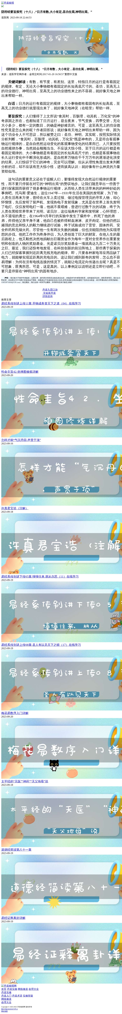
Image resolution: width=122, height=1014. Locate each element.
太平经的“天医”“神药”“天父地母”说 (24, 781)
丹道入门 (6, 995)
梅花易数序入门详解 (14, 713)
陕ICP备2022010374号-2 (9, 1009)
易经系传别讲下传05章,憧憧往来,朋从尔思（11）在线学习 (40, 576)
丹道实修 (12, 989)
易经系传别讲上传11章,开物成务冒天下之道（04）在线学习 (41, 303)
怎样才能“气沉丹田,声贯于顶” (21, 440)
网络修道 (23, 989)
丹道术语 (17, 995)
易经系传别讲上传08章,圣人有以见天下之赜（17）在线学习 (41, 644)
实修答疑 (28, 995)
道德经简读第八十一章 (16, 849)
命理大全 (34, 989)
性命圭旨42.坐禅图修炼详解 (19, 371)
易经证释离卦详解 (13, 918)
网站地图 (4, 1011)
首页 (3, 989)
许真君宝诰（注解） (14, 508)
